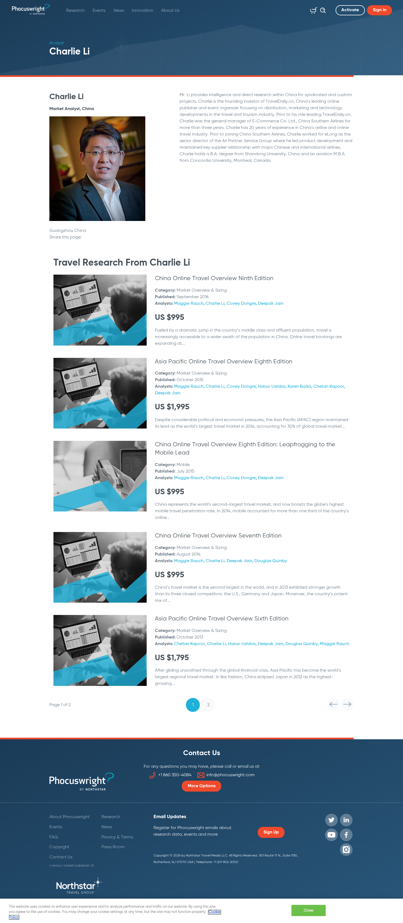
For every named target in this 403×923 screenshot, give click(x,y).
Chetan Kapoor (328, 386)
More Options (201, 786)
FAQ (53, 837)
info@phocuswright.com (230, 775)
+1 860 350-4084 (174, 775)
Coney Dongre (241, 303)
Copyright (59, 847)
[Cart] (312, 9)
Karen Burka (299, 386)
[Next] (347, 704)
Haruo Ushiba (271, 386)
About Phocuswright (69, 817)
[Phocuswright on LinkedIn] (346, 820)
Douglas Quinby (270, 561)
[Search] (321, 9)
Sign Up (271, 832)
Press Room (113, 847)
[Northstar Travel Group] (79, 886)
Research (75, 10)
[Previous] (333, 704)
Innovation (142, 10)
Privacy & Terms (117, 837)
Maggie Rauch (188, 303)
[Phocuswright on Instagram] (346, 849)
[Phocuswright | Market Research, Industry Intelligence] (31, 9)
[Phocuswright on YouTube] (331, 835)
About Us (170, 10)
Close (309, 910)
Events (99, 10)
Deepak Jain (270, 303)
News (118, 10)
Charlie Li (215, 303)
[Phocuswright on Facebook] (346, 835)
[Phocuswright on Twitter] (331, 820)
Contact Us (60, 857)
